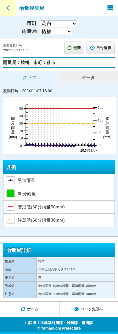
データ (88, 77)
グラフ (29, 77)
